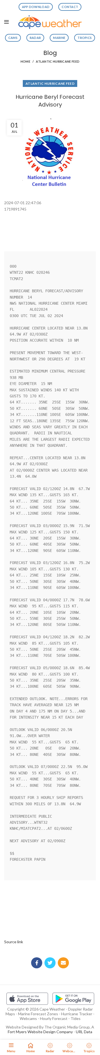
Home (25, 61)
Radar (35, 37)
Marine (59, 37)
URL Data (84, 1031)
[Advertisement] (50, 226)
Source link (13, 941)
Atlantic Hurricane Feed (57, 61)
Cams (13, 37)
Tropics (85, 37)
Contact (70, 7)
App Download (36, 7)
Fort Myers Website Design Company (40, 1031)
